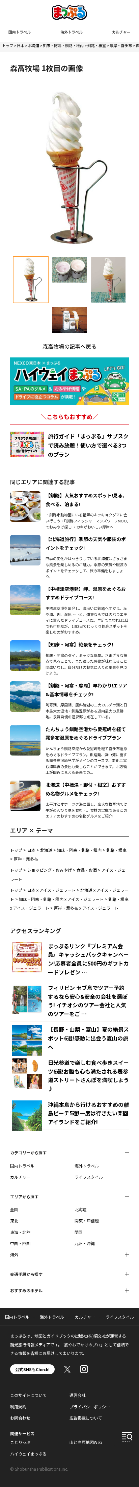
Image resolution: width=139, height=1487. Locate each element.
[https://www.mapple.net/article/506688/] (25, 729)
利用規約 (18, 1406)
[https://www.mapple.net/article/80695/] (25, 785)
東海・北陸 (20, 1232)
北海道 (33, 45)
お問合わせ (20, 1418)
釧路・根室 (96, 45)
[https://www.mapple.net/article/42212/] (25, 685)
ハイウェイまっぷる (28, 1454)
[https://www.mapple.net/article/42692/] (25, 495)
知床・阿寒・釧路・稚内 (63, 45)
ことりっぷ (20, 1442)
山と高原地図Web (86, 1442)
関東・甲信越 (87, 1220)
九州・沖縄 (85, 1243)
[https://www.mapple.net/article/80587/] (25, 644)
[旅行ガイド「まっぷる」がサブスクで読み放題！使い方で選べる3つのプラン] (27, 444)
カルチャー (121, 32)
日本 (20, 45)
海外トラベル (71, 32)
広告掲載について (86, 1418)
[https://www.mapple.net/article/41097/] (25, 539)
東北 (14, 1220)
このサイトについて (28, 1395)
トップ (7, 45)
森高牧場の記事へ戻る (69, 346)
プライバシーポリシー (90, 1406)
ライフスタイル (89, 1177)
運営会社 (78, 1395)
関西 (79, 1232)
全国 (14, 1209)
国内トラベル (19, 32)
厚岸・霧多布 (121, 45)
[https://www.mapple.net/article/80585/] (25, 589)
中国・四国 (20, 1243)
